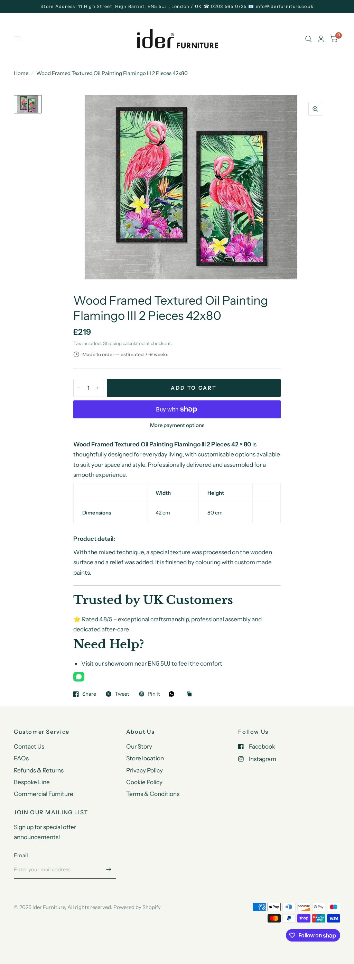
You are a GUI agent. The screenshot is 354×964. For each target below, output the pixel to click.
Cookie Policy (144, 782)
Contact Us (29, 746)
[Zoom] (315, 109)
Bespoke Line (32, 782)
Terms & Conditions (152, 793)
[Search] (308, 39)
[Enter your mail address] (109, 870)
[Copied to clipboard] (190, 694)
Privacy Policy (144, 770)
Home (21, 73)
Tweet (122, 694)
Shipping (112, 343)
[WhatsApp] (78, 677)
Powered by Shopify (137, 907)
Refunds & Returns (39, 770)
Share (89, 694)
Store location (145, 758)
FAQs (21, 758)
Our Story (139, 746)
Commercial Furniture (43, 793)
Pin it (154, 694)
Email (21, 855)
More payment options (177, 425)
